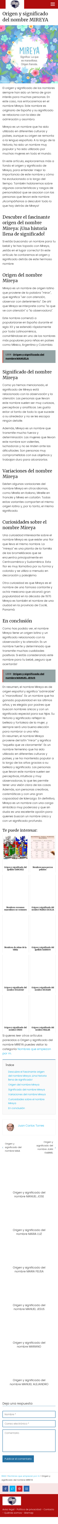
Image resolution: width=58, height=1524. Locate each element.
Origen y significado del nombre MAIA (13, 1147)
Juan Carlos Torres (31, 1125)
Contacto (48, 1509)
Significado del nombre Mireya (26, 1089)
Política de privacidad (29, 1509)
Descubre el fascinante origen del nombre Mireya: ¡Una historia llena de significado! (27, 1075)
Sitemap (28, 1512)
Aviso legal (8, 1509)
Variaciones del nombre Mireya (27, 1094)
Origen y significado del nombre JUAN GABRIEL (45, 1147)
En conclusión (16, 1108)
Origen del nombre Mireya (23, 1084)
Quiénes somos (13, 1512)
